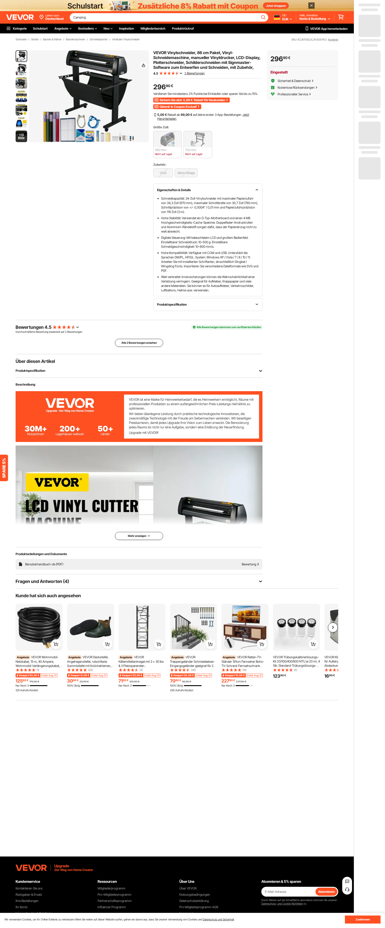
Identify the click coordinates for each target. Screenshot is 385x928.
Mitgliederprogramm (111, 888)
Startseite (21, 39)
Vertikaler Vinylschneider (126, 39)
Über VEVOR (188, 888)
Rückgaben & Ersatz (29, 894)
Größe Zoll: (161, 127)
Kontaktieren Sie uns (29, 888)
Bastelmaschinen (75, 39)
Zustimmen (363, 919)
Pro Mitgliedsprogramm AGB (198, 907)
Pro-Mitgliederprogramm (114, 894)
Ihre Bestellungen (27, 901)
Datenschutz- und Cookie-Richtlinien (282, 903)
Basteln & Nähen (52, 39)
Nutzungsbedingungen (194, 894)
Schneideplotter (99, 39)
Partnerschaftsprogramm (115, 901)
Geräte (35, 39)
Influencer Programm (112, 907)
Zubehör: (159, 164)
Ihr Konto (22, 907)
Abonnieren (326, 891)
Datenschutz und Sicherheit (218, 919)
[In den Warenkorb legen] (56, 644)
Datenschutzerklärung (194, 901)
